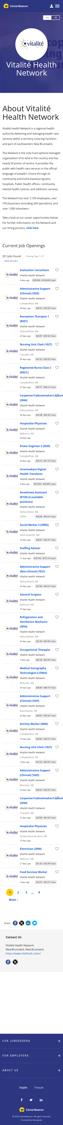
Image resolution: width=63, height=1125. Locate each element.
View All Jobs (11, 260)
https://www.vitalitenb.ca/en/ (23, 953)
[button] (31, 1041)
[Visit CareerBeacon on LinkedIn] (41, 1100)
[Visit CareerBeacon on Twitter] (31, 1100)
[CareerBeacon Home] (15, 6)
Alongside (37, 1120)
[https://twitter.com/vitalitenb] (15, 963)
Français (39, 1087)
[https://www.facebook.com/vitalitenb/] (8, 963)
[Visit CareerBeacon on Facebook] (21, 1100)
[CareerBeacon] (31, 1111)
